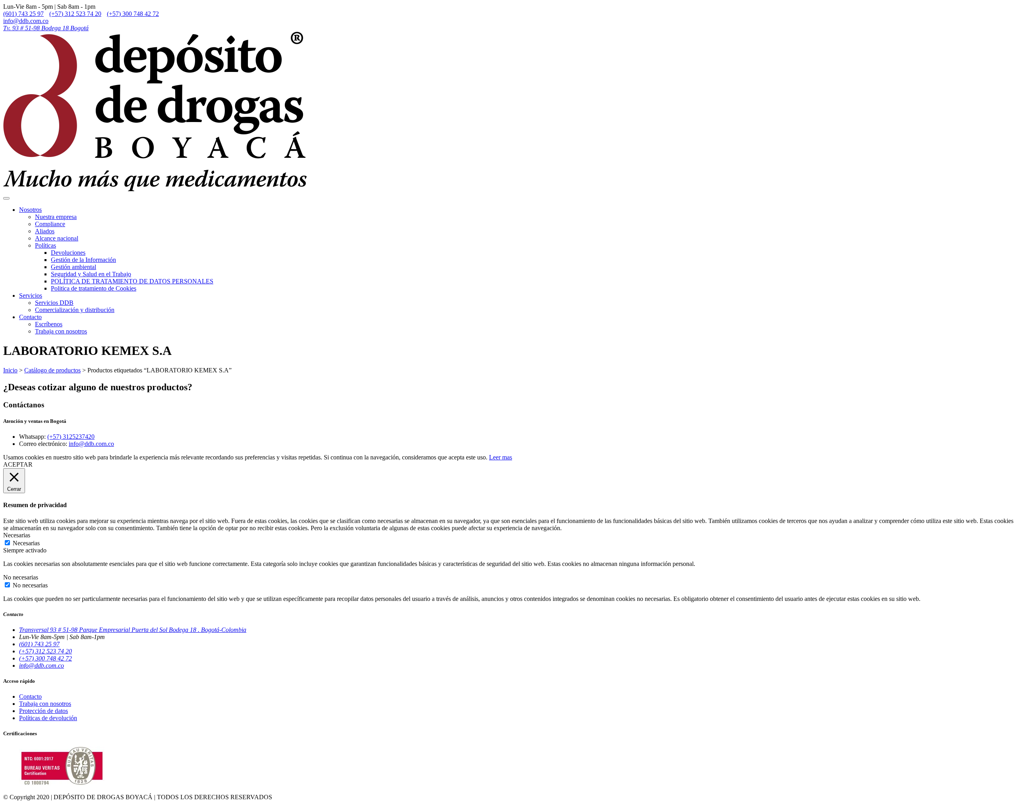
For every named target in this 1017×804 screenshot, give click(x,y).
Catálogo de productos (52, 370)
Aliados (44, 231)
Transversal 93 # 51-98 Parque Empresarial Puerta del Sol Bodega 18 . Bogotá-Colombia (132, 629)
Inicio (10, 370)
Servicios (30, 295)
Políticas (45, 245)
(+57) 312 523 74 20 (75, 13)
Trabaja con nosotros (61, 331)
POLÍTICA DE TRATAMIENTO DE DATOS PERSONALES (132, 281)
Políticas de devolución (48, 718)
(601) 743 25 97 (23, 13)
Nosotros (30, 209)
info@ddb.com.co (25, 20)
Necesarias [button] (16, 535)
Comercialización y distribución (74, 309)
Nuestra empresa (56, 216)
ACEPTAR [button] (18, 464)
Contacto (30, 317)
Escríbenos (48, 324)
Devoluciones (68, 252)
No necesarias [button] (20, 577)
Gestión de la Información (83, 259)
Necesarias (26, 543)
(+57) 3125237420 (71, 436)
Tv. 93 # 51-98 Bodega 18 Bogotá (46, 28)
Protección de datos (43, 710)
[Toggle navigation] (6, 198)
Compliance (50, 224)
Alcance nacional (56, 238)
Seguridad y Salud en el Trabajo (91, 274)
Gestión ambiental (73, 266)
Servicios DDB (54, 302)
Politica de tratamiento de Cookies (93, 288)
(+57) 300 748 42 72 (133, 13)
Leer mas (500, 457)
